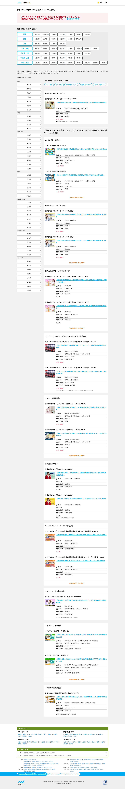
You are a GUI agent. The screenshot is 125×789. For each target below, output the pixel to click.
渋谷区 (40, 734)
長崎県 (53, 48)
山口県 (70, 62)
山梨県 (37, 58)
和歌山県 (78, 39)
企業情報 (45, 781)
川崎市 (49, 734)
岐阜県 (45, 43)
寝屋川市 (25, 744)
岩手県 (53, 53)
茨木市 (48, 742)
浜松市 (71, 734)
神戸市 (29, 742)
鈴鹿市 (101, 734)
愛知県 (37, 43)
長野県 (45, 58)
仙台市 (70, 742)
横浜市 (19, 734)
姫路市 (43, 742)
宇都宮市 (56, 763)
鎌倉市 (46, 761)
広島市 (84, 742)
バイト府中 (49, 85)
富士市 (80, 734)
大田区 (19, 736)
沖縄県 (95, 48)
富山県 (62, 58)
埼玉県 (62, 34)
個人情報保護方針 (80, 781)
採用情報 (66, 781)
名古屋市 (65, 734)
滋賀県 (62, 39)
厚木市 (50, 761)
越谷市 (30, 736)
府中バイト (59, 85)
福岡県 (37, 48)
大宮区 (36, 763)
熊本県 (62, 48)
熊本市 (71, 744)
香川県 (78, 62)
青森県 (45, 53)
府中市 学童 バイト (71, 85)
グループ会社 (72, 781)
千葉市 (44, 734)
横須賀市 (25, 736)
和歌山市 (34, 742)
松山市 (79, 742)
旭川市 (89, 742)
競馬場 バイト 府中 (85, 85)
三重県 (53, 43)
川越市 (28, 763)
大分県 (70, 48)
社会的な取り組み (59, 781)
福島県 (87, 53)
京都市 (24, 742)
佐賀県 (45, 48)
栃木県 (78, 34)
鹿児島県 (86, 48)
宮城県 (62, 53)
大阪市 (19, 742)
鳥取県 (53, 62)
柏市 (48, 763)
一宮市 (75, 736)
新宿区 (24, 734)
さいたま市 (30, 734)
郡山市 (94, 742)
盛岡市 (98, 763)
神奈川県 (45, 34)
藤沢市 (37, 761)
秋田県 (70, 53)
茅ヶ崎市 (42, 761)
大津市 (57, 742)
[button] (106, 84)
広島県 (37, 62)
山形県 (78, 53)
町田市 (33, 759)
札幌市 (65, 742)
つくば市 (33, 765)
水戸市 (28, 765)
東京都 (37, 34)
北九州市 (65, 744)
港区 (35, 734)
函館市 (103, 742)
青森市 (98, 742)
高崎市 (41, 765)
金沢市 (83, 767)
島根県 (62, 62)
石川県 (70, 58)
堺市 (39, 742)
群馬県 (87, 34)
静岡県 (62, 43)
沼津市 (85, 734)
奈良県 (70, 39)
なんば (81, 759)
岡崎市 (33, 767)
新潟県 (53, 58)
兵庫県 (45, 39)
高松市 (48, 769)
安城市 (70, 736)
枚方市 (19, 744)
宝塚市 (53, 742)
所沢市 (32, 763)
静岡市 (76, 734)
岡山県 (45, 62)
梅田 (75, 759)
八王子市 (29, 759)
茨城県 (70, 34)
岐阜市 (90, 734)
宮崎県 (78, 48)
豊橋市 (65, 736)
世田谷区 (54, 734)
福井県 (78, 58)
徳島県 (87, 62)
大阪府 (37, 39)
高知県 (103, 62)
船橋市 (44, 763)
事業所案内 (50, 781)
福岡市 (75, 742)
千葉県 (53, 34)
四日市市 (95, 734)
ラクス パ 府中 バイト (100, 85)
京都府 (53, 39)
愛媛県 (95, 62)
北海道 (37, 53)
